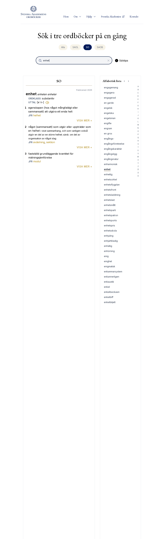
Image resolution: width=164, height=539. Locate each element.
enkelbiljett (109, 302)
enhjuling (108, 235)
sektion (50, 142)
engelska (109, 113)
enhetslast (109, 200)
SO (87, 47)
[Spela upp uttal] (47, 102)
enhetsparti (110, 210)
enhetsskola (110, 230)
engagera (109, 92)
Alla (63, 47)
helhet (37, 115)
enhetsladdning (112, 194)
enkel (107, 286)
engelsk (108, 108)
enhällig (108, 246)
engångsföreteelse (114, 143)
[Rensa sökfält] (108, 60)
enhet (107, 169)
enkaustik (109, 281)
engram (108, 128)
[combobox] (74, 60)
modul (37, 161)
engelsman (109, 118)
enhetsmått (109, 205)
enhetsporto (110, 220)
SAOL (75, 47)
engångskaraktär (113, 148)
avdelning (39, 142)
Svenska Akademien (111, 16)
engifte (107, 123)
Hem (66, 16)
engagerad (110, 97)
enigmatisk (109, 266)
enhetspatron (111, 215)
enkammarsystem (113, 271)
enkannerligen (111, 276)
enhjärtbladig (111, 240)
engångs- (109, 138)
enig (106, 256)
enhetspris (109, 225)
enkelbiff (108, 297)
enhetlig (108, 174)
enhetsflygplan (112, 184)
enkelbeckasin (111, 292)
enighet (108, 261)
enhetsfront (110, 189)
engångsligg (110, 154)
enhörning (109, 251)
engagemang (111, 87)
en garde (109, 102)
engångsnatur (111, 159)
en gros (108, 133)
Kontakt (134, 16)
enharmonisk (110, 164)
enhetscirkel (110, 179)
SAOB (100, 47)
